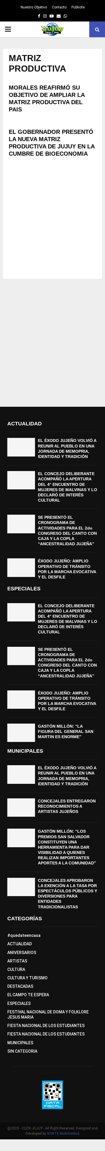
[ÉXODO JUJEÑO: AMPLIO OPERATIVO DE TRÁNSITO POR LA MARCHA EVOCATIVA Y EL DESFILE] (21, 567)
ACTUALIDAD (19, 944)
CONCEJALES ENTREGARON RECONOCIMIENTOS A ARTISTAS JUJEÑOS (67, 806)
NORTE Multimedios (63, 1134)
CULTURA (16, 969)
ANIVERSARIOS (21, 952)
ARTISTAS (17, 961)
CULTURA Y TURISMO (27, 978)
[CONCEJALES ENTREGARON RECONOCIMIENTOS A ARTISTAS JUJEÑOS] (21, 807)
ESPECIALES (19, 1003)
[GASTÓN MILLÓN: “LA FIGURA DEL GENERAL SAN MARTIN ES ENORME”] (21, 733)
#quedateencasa (24, 935)
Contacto (59, 7)
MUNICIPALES (20, 1042)
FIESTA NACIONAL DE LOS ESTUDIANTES (46, 1025)
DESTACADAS (20, 986)
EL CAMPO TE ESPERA (28, 994)
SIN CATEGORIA (22, 1051)
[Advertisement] (52, 220)
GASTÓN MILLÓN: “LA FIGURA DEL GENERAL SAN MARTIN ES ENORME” (65, 731)
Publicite (78, 7)
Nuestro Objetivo (34, 7)
